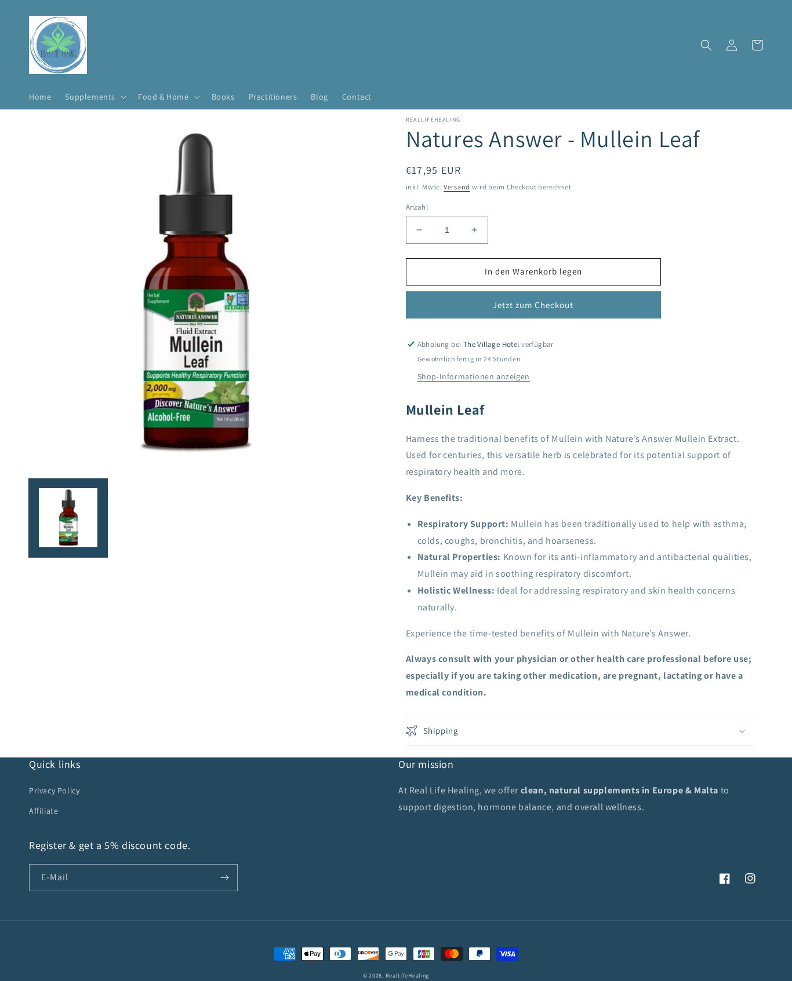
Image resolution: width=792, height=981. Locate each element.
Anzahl (417, 207)
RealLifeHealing (408, 975)
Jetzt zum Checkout (533, 304)
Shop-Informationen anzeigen (473, 376)
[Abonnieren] (224, 877)
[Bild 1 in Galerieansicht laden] (68, 517)
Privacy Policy (54, 790)
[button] (94, 97)
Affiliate (43, 811)
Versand (457, 186)
